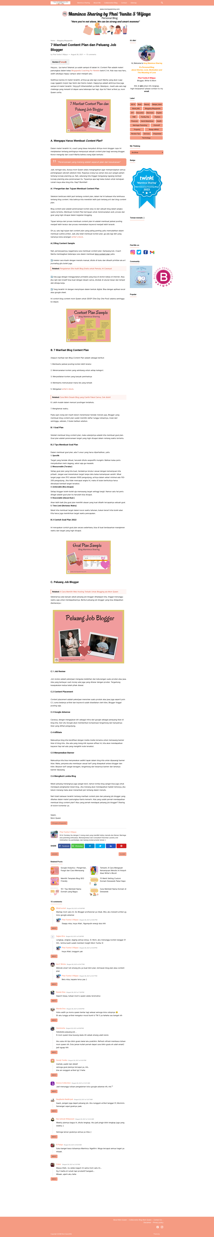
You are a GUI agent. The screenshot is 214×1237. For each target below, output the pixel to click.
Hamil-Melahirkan (147, 121)
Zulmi (58, 1164)
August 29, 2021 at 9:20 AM (72, 1145)
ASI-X (133, 104)
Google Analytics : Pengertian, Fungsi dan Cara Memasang (73, 869)
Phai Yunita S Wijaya (68, 832)
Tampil (63, 62)
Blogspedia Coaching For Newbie (85, 70)
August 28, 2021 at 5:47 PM (75, 964)
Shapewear (157, 134)
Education (140, 113)
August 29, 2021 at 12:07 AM (83, 1099)
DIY (132, 113)
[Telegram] (90, 846)
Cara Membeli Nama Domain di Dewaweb (113, 890)
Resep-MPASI (154, 129)
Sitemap (134, 3)
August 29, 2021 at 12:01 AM (81, 1083)
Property (137, 129)
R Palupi (59, 1145)
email (146, 91)
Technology (146, 138)
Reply (54, 928)
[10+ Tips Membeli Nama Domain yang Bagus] (55, 892)
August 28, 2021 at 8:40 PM (88, 920)
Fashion (157, 117)
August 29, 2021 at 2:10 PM (71, 1164)
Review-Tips (135, 134)
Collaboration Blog (110, 3)
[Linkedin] (111, 846)
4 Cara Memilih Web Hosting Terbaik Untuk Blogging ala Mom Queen (89, 592)
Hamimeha (60, 1028)
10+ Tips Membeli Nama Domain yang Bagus (71, 890)
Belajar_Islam (157, 104)
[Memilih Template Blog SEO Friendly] (55, 881)
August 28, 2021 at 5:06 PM (75, 908)
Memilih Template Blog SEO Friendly (72, 879)
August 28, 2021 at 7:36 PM (75, 992)
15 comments (91, 54)
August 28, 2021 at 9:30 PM (77, 1060)
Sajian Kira (60, 936)
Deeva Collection (63, 1083)
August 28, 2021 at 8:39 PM (88, 948)
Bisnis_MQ (136, 108)
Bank (140, 104)
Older (122, 854)
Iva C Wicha (61, 964)
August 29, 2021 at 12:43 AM (85, 1119)
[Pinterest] (121, 846)
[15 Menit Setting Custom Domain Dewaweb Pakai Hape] (94, 881)
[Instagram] (162, 1227)
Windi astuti (61, 908)
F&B (134, 117)
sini (141, 86)
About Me (97, 3)
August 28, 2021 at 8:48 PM (75, 1009)
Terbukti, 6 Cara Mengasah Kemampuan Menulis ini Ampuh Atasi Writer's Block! (113, 870)
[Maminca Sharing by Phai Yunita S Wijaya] (60, 2)
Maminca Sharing (83, 3)
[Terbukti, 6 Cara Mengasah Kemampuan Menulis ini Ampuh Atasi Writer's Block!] (94, 870)
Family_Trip (145, 117)
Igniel (161, 1234)
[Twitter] (100, 846)
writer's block (77, 237)
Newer (54, 854)
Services (147, 134)
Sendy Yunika (61, 1060)
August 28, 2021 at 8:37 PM (88, 976)
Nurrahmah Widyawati (65, 1119)
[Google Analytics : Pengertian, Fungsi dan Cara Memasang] (55, 870)
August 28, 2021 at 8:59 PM (74, 1028)
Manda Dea (61, 1009)
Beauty (146, 104)
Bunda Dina (60, 992)
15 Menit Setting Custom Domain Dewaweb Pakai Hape (113, 879)
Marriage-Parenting (140, 125)
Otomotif (156, 125)
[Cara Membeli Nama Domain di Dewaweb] (94, 892)
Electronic (150, 113)
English (159, 113)
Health (159, 121)
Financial (134, 121)
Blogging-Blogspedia (59, 823)
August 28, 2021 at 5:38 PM (74, 936)
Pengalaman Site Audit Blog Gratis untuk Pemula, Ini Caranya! (86, 268)
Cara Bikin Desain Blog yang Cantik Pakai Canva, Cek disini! (85, 397)
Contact (124, 3)
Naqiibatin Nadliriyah (64, 1099)
